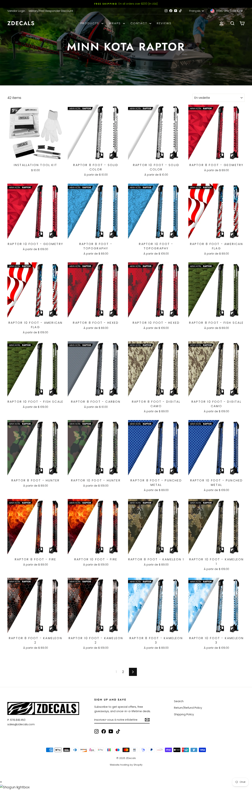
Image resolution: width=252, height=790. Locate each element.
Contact (139, 23)
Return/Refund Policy (188, 708)
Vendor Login (16, 11)
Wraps (115, 23)
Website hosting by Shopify (126, 765)
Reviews (164, 23)
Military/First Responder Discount (51, 11)
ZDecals (21, 23)
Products (90, 23)
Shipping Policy (184, 714)
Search (179, 701)
